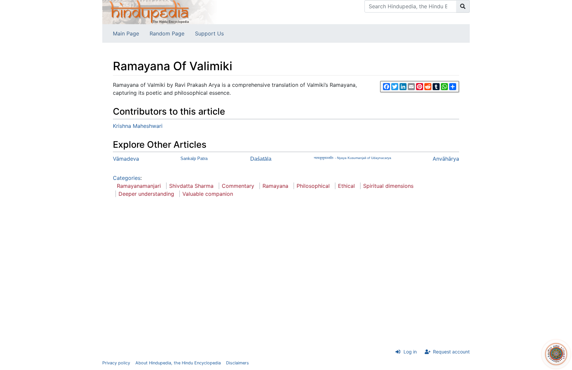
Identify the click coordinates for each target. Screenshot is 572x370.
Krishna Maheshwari (138, 126)
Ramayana (275, 186)
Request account (451, 351)
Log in (410, 351)
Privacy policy (116, 362)
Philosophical (313, 186)
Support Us (209, 33)
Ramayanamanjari (139, 186)
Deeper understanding (146, 193)
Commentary (238, 186)
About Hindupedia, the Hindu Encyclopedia (178, 362)
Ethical (346, 186)
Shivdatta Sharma (191, 186)
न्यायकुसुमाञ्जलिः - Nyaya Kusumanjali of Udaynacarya (352, 158)
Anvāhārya (446, 158)
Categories (126, 178)
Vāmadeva (126, 158)
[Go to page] (463, 6)
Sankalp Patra (194, 158)
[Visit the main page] (160, 11)
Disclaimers (237, 362)
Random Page (167, 33)
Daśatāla (260, 159)
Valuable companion (207, 193)
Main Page (126, 33)
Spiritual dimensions (388, 186)
